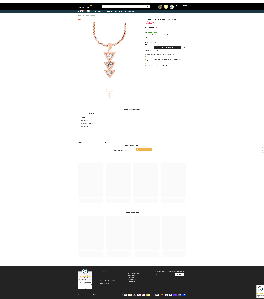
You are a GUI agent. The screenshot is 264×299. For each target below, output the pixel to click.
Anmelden (179, 275)
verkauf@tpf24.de (105, 283)
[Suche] (126, 6)
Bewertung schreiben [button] (143, 150)
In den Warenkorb (167, 47)
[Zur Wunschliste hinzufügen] (184, 47)
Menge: (147, 44)
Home (79, 15)
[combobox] (124, 6)
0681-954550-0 (104, 276)
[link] (91, 199)
